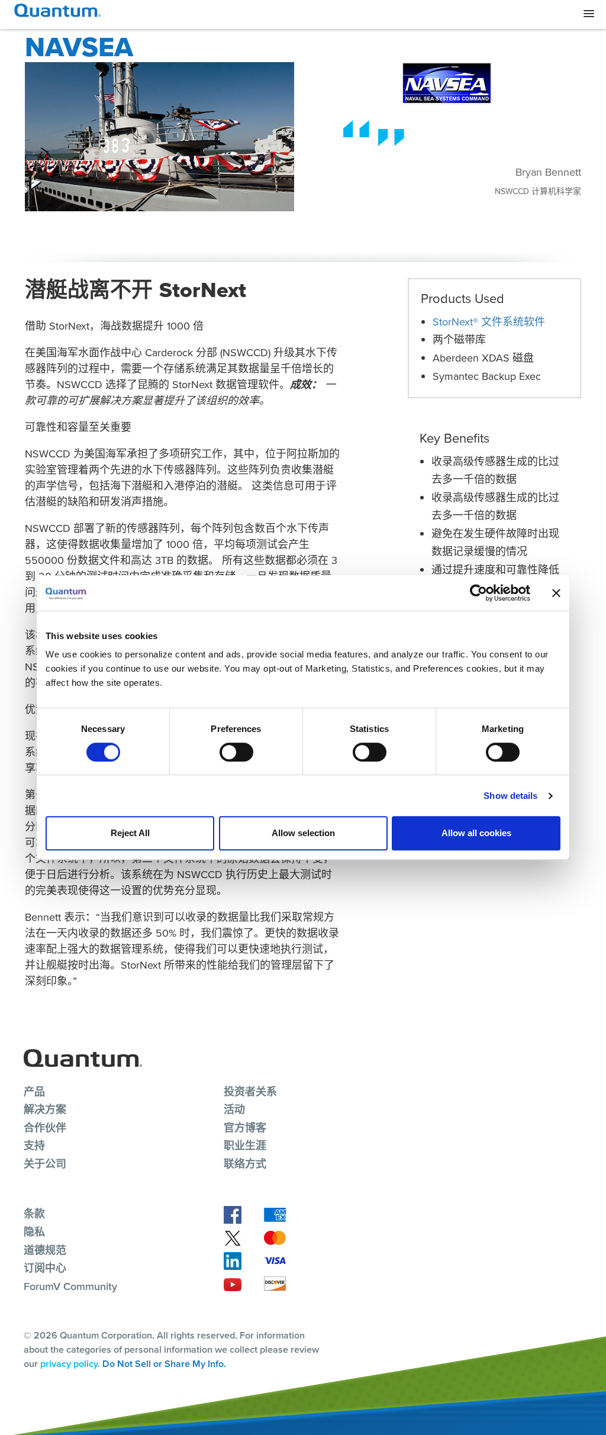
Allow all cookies (476, 833)
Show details (510, 796)
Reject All (130, 833)
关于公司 (45, 1164)
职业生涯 (245, 1145)
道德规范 (45, 1250)
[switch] (236, 752)
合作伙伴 (45, 1128)
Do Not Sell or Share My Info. (164, 1363)
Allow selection (303, 833)
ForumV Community (70, 1286)
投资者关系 (250, 1091)
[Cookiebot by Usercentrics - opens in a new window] (478, 593)
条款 (34, 1213)
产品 (34, 1091)
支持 (34, 1145)
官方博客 (245, 1128)
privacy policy (69, 1363)
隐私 (34, 1232)
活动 (234, 1109)
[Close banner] (556, 593)
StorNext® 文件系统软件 (489, 322)
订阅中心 (45, 1268)
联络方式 (245, 1164)
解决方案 (45, 1109)
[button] (589, 14)
